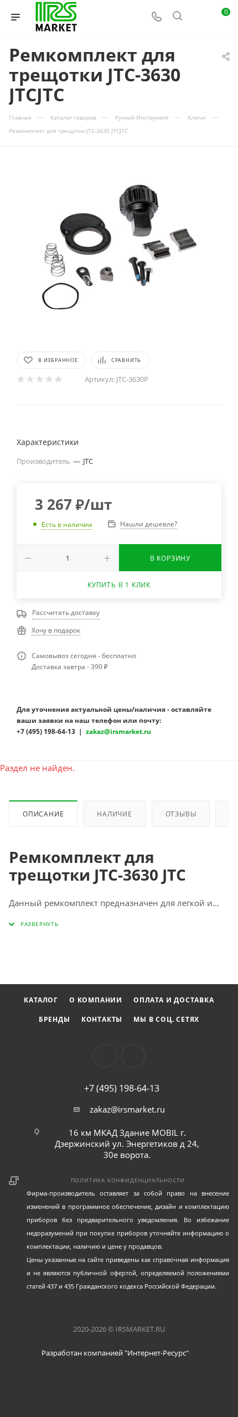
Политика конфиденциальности (128, 1180)
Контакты (101, 1019)
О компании (95, 1000)
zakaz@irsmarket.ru (127, 1109)
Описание (43, 814)
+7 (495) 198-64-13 (121, 1088)
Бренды (54, 1019)
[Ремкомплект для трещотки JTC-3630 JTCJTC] (119, 248)
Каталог (41, 1000)
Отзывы (180, 814)
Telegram (133, 1056)
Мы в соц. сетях (166, 1019)
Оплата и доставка (173, 1000)
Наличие (114, 814)
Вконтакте (105, 1056)
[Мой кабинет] (198, 17)
